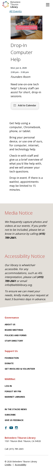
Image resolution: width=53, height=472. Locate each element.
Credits (8, 464)
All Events (15, 11)
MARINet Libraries (15, 396)
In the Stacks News (16, 409)
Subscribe (10, 414)
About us (10, 324)
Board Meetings (14, 329)
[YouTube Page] (11, 427)
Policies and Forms (15, 335)
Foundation (12, 357)
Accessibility (20, 464)
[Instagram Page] (16, 427)
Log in (8, 386)
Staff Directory (14, 340)
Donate (9, 363)
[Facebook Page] (6, 427)
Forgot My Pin (13, 391)
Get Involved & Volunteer (20, 368)
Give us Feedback (14, 420)
